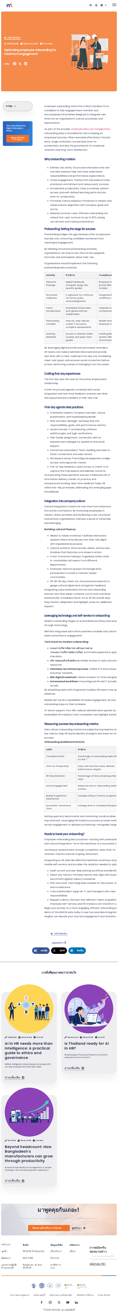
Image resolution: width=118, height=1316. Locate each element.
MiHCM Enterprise (33, 1251)
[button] (14, 64)
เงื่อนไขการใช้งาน (85, 1295)
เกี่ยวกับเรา (56, 1251)
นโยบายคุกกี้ (39, 1295)
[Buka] (105, 5)
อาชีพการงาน (55, 1266)
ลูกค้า (4, 1251)
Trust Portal (104, 1295)
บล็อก (73, 1251)
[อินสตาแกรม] (50, 1302)
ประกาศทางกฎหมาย (19, 1295)
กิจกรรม (54, 1258)
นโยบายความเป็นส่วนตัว (60, 1295)
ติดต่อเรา (6, 1258)
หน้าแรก (6, 1244)
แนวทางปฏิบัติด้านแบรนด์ (9, 1266)
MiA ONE (28, 1258)
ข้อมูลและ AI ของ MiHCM (32, 1266)
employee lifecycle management (90, 129)
